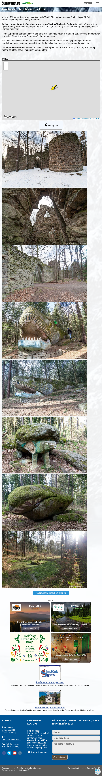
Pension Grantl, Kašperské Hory (50, 707)
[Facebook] (4, 753)
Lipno (12, 768)
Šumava (5, 768)
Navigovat (53, 125)
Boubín (20, 768)
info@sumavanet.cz (11, 739)
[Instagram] (20, 753)
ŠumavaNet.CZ (93, 768)
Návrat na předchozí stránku (52, 593)
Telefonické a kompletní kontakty (11, 745)
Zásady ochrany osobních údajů (15, 770)
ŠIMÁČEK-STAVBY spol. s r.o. (50, 683)
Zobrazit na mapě (39, 752)
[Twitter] (9, 753)
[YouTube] (15, 753)
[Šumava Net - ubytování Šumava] (18, 4)
